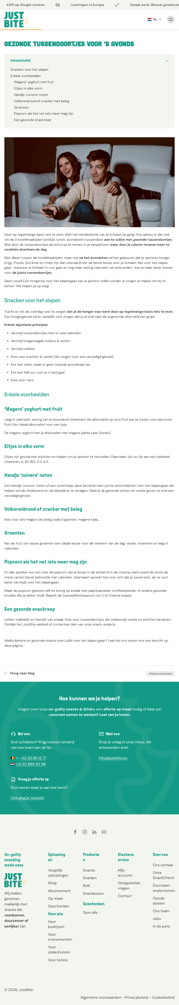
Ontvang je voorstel (27, 797)
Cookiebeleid (163, 997)
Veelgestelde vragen (129, 885)
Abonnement (59, 890)
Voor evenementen (59, 937)
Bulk (86, 885)
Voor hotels (57, 959)
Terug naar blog (22, 673)
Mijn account (125, 873)
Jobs (157, 918)
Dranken (90, 877)
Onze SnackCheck (163, 875)
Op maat (55, 898)
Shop (52, 882)
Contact (125, 895)
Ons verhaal (163, 865)
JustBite (26, 989)
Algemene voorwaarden (101, 997)
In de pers (161, 926)
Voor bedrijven (56, 924)
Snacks (89, 870)
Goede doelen (159, 900)
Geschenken (58, 905)
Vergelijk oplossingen (58, 873)
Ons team (161, 910)
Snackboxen (93, 893)
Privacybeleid (136, 997)
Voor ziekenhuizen (59, 949)
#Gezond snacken (160, 673)
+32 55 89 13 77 (33, 758)
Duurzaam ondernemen (164, 888)
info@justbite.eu (113, 758)
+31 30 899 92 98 (31, 764)
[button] (154, 19)
